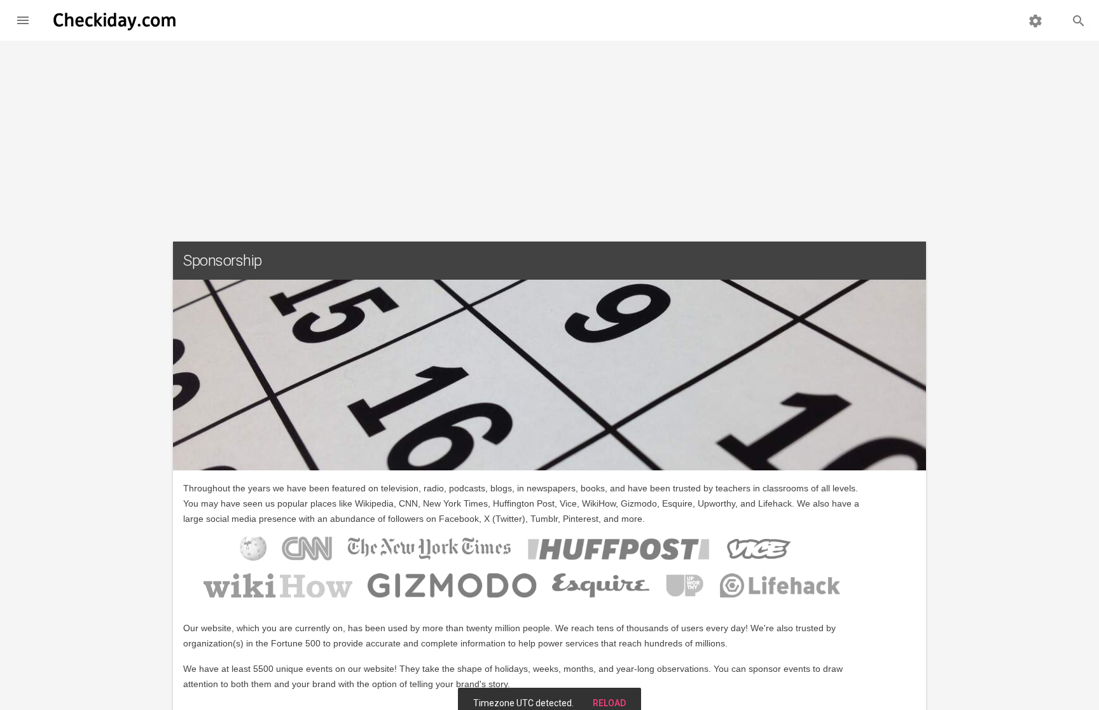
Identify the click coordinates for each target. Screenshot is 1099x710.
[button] (23, 20)
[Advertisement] (549, 136)
